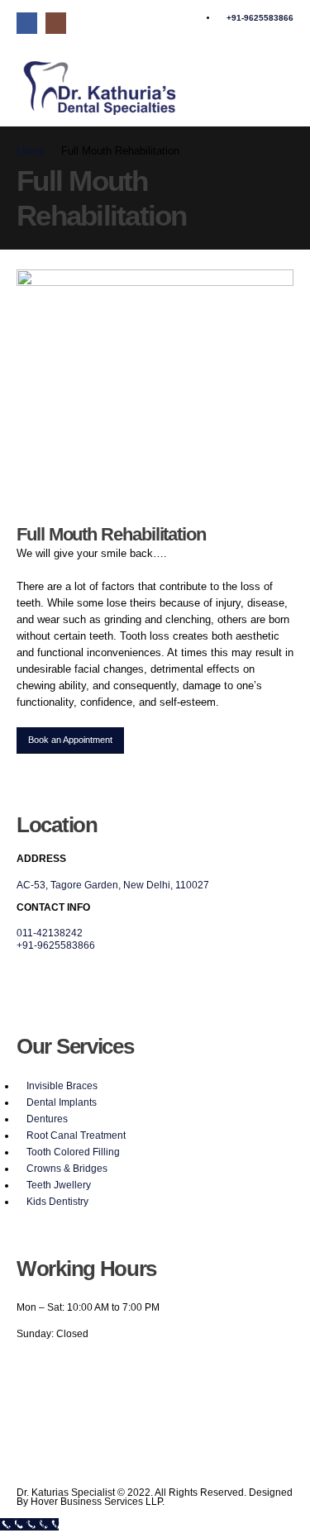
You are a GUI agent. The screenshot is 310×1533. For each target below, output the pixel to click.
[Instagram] (55, 22)
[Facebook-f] (36, 1368)
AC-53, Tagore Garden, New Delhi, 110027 (113, 884)
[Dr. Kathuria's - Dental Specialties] (99, 87)
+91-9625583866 (56, 945)
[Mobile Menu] (283, 78)
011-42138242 (50, 932)
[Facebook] (27, 22)
